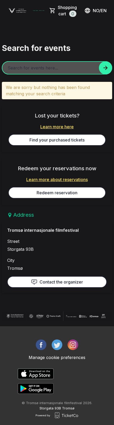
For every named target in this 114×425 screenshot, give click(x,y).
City (11, 260)
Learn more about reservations (57, 179)
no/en (100, 10)
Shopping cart (67, 10)
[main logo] (17, 10)
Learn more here (57, 126)
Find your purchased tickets (57, 140)
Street (13, 241)
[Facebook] (41, 344)
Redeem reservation (57, 192)
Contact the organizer (61, 282)
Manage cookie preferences (57, 357)
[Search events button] (105, 67)
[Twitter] (57, 344)
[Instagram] (73, 344)
